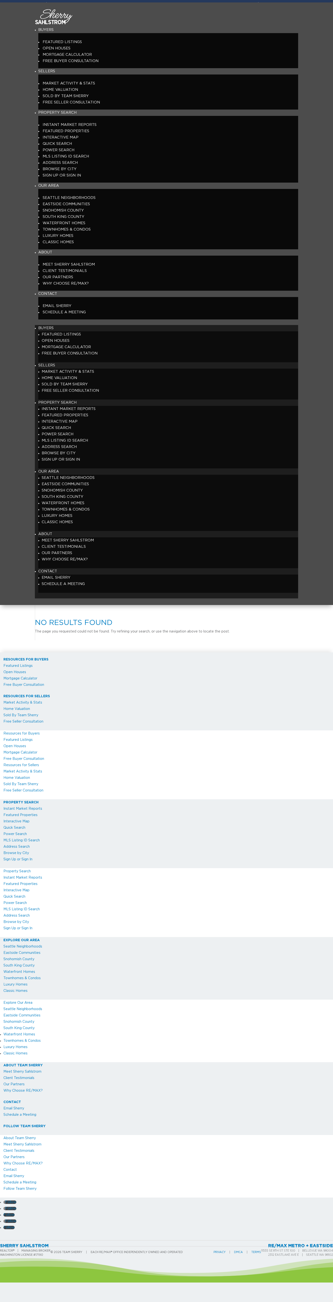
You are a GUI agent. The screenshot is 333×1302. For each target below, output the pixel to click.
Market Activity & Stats (69, 83)
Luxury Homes (58, 236)
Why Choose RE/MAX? (66, 283)
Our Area (48, 185)
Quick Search (57, 144)
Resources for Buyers (26, 659)
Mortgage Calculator (67, 54)
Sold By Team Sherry (66, 96)
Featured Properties (66, 131)
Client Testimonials (65, 271)
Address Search (60, 163)
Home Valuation (60, 90)
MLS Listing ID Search (66, 156)
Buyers (46, 30)
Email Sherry (57, 306)
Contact (47, 294)
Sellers (46, 71)
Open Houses (56, 48)
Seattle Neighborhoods (69, 198)
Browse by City (60, 169)
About (45, 252)
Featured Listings (62, 42)
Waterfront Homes (64, 223)
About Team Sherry (23, 1065)
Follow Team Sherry (24, 1126)
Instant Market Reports (70, 125)
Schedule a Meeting (64, 312)
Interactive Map (60, 137)
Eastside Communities (66, 204)
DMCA (238, 1252)
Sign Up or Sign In (62, 175)
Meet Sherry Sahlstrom (69, 264)
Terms (256, 1252)
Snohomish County (63, 210)
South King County (63, 217)
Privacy (219, 1252)
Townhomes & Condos (67, 229)
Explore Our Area (21, 940)
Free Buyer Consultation (70, 61)
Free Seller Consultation (71, 102)
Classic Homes (58, 242)
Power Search (58, 150)
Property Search (57, 112)
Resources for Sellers (26, 696)
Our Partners (58, 277)
